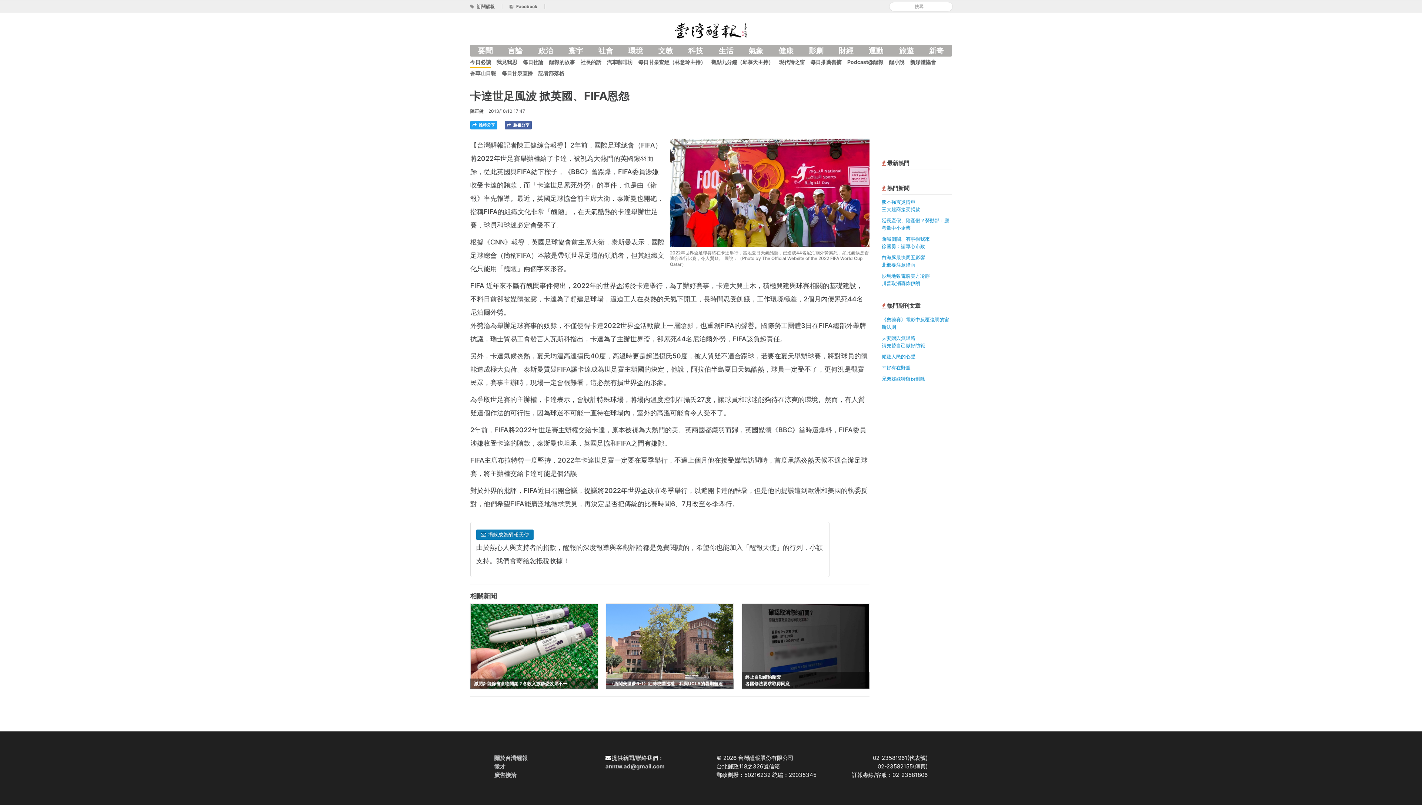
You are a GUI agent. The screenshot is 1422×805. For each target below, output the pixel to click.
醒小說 (897, 62)
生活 (726, 50)
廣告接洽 (505, 774)
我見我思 (507, 62)
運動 (876, 50)
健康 (786, 50)
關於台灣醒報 (511, 757)
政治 (545, 50)
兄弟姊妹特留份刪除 (903, 379)
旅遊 (906, 50)
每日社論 (533, 62)
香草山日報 (483, 73)
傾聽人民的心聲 (898, 356)
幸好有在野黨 (896, 368)
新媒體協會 (923, 62)
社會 (605, 50)
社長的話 (591, 62)
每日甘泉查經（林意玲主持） (672, 62)
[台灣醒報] (711, 29)
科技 (695, 50)
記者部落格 (551, 73)
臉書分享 (521, 125)
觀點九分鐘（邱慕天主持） (742, 62)
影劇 (816, 50)
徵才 (499, 766)
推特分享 (486, 125)
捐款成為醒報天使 (507, 534)
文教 (665, 50)
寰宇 (575, 50)
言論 (515, 50)
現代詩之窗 (792, 62)
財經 (846, 50)
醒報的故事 (562, 62)
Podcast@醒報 (865, 62)
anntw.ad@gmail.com (635, 766)
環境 (635, 50)
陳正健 (477, 111)
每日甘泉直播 (517, 73)
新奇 (936, 50)
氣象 (756, 50)
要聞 (485, 50)
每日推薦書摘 (826, 62)
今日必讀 (480, 62)
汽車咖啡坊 (620, 62)
